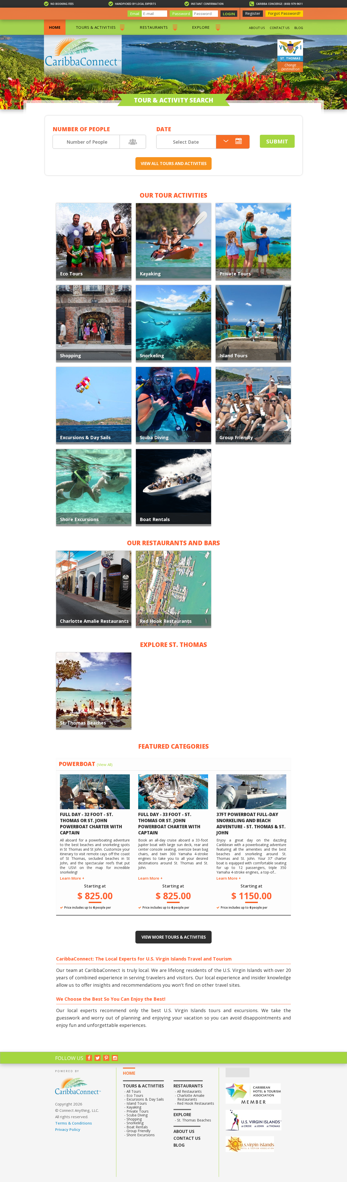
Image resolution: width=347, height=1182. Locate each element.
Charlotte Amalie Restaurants (94, 621)
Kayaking (150, 274)
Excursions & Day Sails (85, 437)
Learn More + (72, 878)
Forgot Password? (284, 13)
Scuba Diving (154, 437)
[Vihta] (259, 1144)
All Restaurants (189, 1091)
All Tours (134, 1091)
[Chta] (259, 1094)
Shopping (70, 355)
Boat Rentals (155, 519)
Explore (201, 27)
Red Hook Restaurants (166, 621)
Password (181, 13)
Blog (298, 28)
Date (163, 129)
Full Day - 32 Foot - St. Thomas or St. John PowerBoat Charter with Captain (91, 823)
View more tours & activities (173, 937)
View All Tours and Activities (174, 163)
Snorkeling (152, 355)
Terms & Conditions (73, 1123)
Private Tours (235, 274)
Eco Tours (71, 274)
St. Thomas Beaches (83, 723)
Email (134, 13)
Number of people (81, 129)
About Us (257, 28)
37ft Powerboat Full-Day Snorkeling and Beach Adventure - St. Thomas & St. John (251, 823)
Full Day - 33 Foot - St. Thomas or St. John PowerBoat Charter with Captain (169, 823)
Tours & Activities (96, 27)
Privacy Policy (67, 1129)
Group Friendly (236, 437)
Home (54, 27)
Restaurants (154, 27)
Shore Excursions (79, 519)
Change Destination (290, 67)
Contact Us (279, 28)
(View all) (105, 764)
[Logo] (259, 1120)
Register (252, 13)
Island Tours (233, 355)
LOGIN (229, 13)
